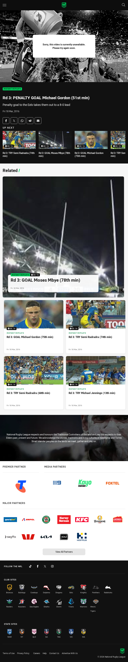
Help (45, 653)
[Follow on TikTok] (30, 566)
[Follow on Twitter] (45, 566)
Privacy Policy (23, 653)
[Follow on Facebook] (37, 566)
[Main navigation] (4, 5)
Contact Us (54, 653)
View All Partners (64, 551)
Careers (36, 653)
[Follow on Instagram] (52, 566)
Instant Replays (12, 89)
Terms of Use (8, 653)
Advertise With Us (70, 653)
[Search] (123, 5)
